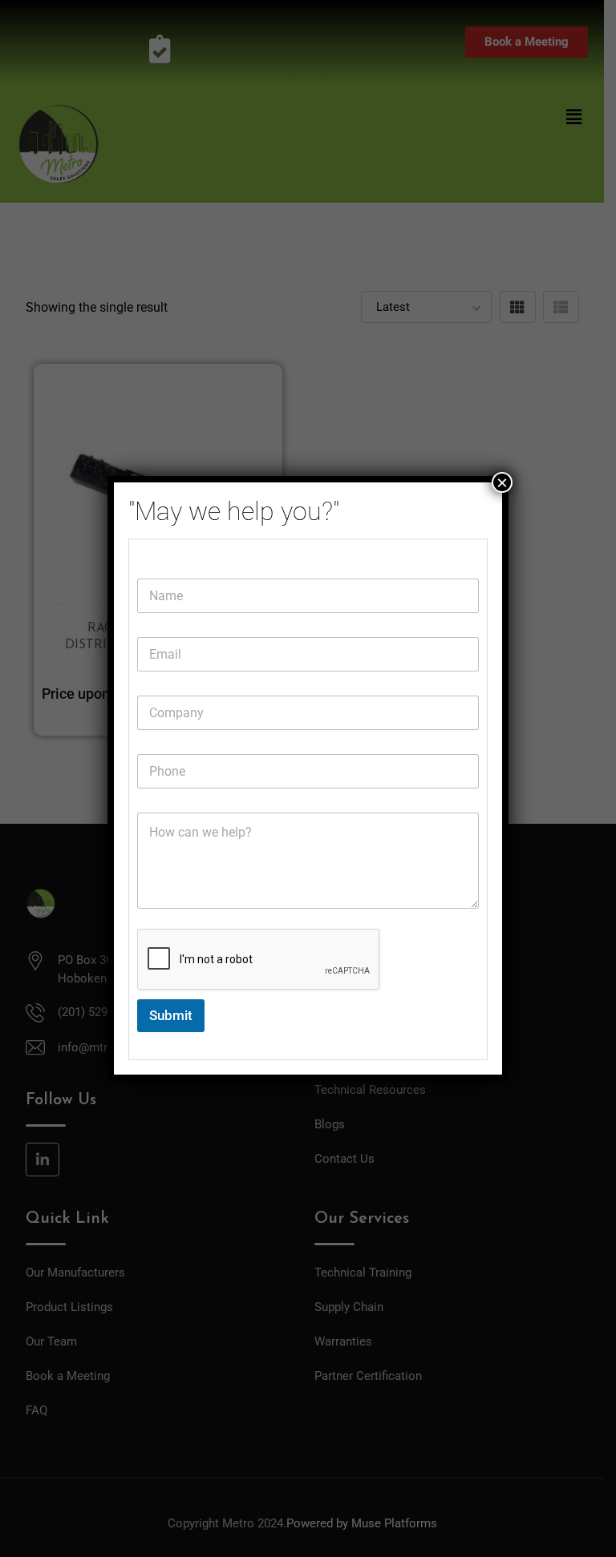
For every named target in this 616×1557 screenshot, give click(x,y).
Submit (170, 1015)
